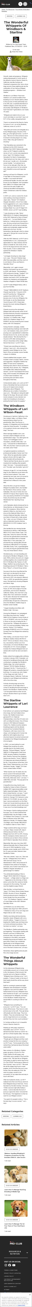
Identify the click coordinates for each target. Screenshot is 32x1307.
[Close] (30, 1295)
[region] (16, 1299)
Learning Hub (21, 16)
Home (3, 9)
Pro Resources (10, 9)
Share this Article (17, 52)
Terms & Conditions (11, 1270)
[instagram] (6, 1265)
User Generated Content (12, 1283)
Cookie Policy (21, 1305)
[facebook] (9, 1265)
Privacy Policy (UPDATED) (12, 1273)
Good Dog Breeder (12, 1149)
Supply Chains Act (10, 1286)
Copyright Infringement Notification (12, 1280)
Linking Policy (9, 1276)
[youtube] (13, 1265)
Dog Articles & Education (22, 9)
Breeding (4, 11)
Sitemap (6, 1289)
